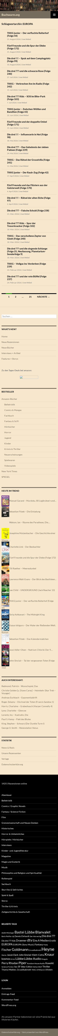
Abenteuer (7, 795)
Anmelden (6, 988)
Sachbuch (6, 884)
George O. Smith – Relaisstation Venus (20, 728)
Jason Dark (12, 955)
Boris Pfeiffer (7, 936)
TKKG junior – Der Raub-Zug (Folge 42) (28, 172)
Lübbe (19, 958)
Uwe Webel (26, 39)
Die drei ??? (48, 936)
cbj (13, 936)
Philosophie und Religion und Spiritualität (22, 873)
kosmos (6, 958)
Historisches (8, 828)
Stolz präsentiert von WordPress (35, 1032)
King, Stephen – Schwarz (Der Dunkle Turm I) (23, 723)
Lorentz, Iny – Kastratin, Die (15, 715)
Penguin (44, 959)
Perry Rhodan (10, 963)
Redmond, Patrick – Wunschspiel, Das (20, 686)
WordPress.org (9, 1005)
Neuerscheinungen (13, 454)
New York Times (9, 471)
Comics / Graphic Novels (13, 806)
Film (4, 817)
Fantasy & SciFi (11, 421)
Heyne (47, 949)
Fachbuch (9, 415)
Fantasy (39, 944)
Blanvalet (43, 932)
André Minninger (8, 933)
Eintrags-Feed (8, 994)
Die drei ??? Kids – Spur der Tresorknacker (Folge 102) (21, 224)
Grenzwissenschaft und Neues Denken (20, 823)
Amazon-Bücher (9, 399)
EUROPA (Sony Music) (23, 944)
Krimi (13, 959)
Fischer (6, 949)
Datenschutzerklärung (12, 764)
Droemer (21, 940)
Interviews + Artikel (11, 353)
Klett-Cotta (38, 954)
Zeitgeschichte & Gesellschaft (16, 912)
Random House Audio (36, 963)
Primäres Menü (54, 14)
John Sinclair (25, 955)
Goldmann (20, 949)
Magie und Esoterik (11, 861)
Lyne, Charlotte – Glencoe (14, 710)
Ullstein (49, 969)
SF (19, 966)
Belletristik (9, 404)
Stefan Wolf (37, 967)
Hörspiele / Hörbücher (12, 839)
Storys (5, 900)
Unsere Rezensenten (11, 753)
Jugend (7, 438)
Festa (45, 945)
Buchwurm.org (11, 14)
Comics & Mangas (12, 410)
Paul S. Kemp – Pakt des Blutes (16, 719)
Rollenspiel (7, 878)
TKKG (34, 970)
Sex (15, 966)
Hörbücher (9, 426)
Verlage (5, 758)
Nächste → (43, 296)
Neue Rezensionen (10, 342)
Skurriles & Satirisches (12, 889)
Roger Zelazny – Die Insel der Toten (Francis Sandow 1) (28, 702)
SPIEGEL (6, 477)
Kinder (7, 443)
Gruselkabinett (35, 950)
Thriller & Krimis (10, 906)
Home (4, 336)
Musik (4, 867)
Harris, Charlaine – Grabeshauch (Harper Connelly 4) (27, 706)
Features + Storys (10, 358)
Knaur (49, 954)
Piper (23, 963)
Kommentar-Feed (10, 999)
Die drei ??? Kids (9, 940)
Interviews (7, 845)
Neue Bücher (8, 347)
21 (30, 296)
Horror (7, 432)
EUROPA (7, 944)
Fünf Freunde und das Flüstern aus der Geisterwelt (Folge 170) (27, 186)
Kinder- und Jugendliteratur (15, 850)
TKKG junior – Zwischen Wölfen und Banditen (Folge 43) (26, 110)
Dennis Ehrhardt (22, 936)
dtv (29, 940)
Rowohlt (49, 963)
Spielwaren (9, 460)
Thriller (46, 966)
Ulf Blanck (40, 970)
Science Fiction (8, 967)
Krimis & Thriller (12, 449)
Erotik (52, 940)
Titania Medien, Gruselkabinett (16, 969)
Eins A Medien (41, 940)
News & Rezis (8, 747)
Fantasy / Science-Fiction (14, 811)
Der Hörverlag (35, 936)
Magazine (6, 856)
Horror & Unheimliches (13, 834)
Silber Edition (26, 966)
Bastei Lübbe (25, 932)
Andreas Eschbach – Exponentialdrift (19, 697)
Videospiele (10, 465)
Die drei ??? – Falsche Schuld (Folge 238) (28, 210)
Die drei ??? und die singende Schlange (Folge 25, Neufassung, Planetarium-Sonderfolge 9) (27, 251)
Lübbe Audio (32, 958)
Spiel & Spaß (7, 895)
